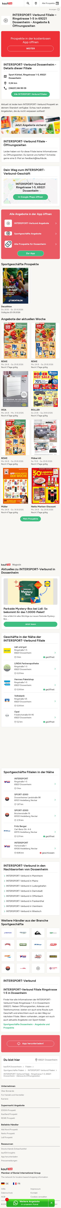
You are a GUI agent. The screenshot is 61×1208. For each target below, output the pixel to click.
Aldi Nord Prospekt (9, 1129)
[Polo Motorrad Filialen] (53, 945)
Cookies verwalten (38, 1197)
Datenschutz (7, 1193)
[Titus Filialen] (8, 945)
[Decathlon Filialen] (8, 933)
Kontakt (33, 1193)
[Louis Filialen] (38, 956)
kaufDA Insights (8, 1153)
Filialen (28, 1067)
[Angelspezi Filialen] (23, 933)
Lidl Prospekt (6, 1137)
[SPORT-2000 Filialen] (8, 968)
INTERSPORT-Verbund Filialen (41, 1070)
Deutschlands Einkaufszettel (14, 1149)
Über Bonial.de (7, 1091)
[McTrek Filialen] (23, 945)
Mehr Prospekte (30, 519)
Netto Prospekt (8, 1133)
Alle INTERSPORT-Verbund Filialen (30, 94)
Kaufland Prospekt (9, 1114)
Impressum (35, 1189)
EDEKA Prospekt (8, 1110)
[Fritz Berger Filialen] (38, 945)
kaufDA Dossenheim (13, 1067)
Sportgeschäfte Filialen (14, 1070)
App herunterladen (9, 1157)
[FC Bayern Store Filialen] (53, 968)
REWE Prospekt (8, 1118)
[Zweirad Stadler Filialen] (53, 956)
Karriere (4, 1099)
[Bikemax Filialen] (8, 956)
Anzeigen (52, 9)
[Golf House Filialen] (53, 933)
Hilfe (3, 1189)
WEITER (30, 48)
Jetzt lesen (30, 624)
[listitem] (15, 291)
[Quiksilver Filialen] (38, 933)
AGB (3, 1197)
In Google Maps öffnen (30, 197)
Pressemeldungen (9, 1160)
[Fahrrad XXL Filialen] (23, 968)
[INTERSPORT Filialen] (23, 956)
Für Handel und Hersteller (12, 1095)
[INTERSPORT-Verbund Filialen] (38, 968)
